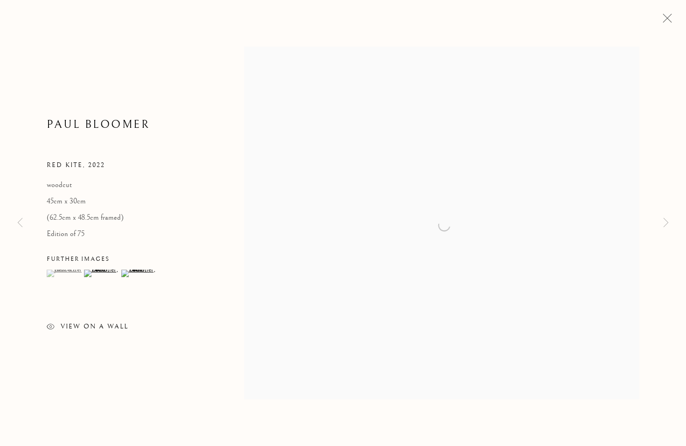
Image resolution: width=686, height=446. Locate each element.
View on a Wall (94, 326)
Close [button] (665, 21)
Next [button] (666, 223)
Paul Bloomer (98, 124)
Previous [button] (20, 223)
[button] (64, 273)
